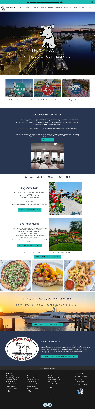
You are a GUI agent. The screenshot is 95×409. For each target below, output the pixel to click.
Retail (75, 7)
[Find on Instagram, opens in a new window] (9, 391)
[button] (22, 7)
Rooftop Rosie (68, 7)
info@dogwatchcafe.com (12, 384)
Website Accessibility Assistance (47, 400)
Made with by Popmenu (28, 368)
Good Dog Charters (47, 7)
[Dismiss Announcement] (92, 2)
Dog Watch (80, 391)
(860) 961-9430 (52, 382)
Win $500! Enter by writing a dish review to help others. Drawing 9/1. (44, 2)
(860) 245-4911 (10, 382)
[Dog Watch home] (8, 7)
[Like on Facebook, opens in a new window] (7, 391)
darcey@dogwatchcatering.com (56, 384)
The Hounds (58, 7)
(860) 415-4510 (31, 382)
